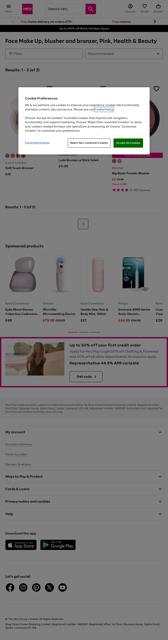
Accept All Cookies (128, 143)
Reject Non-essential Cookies (89, 143)
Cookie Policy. (104, 109)
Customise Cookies (37, 142)
